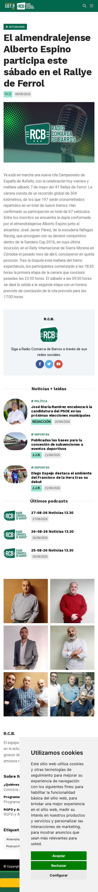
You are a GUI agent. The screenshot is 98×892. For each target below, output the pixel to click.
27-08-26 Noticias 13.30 (52, 513)
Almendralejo (15, 839)
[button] (84, 6)
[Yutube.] (58, 364)
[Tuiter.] (49, 364)
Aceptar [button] (58, 856)
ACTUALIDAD (16, 26)
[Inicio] (25, 5)
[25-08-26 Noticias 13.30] (15, 553)
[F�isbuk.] (40, 364)
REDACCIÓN (41, 422)
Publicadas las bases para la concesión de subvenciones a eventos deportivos (57, 444)
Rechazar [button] (58, 865)
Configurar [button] (59, 875)
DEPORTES (41, 434)
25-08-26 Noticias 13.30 (52, 550)
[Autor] (49, 334)
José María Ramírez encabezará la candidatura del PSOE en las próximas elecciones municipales (61, 411)
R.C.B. (49, 319)
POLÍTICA (40, 401)
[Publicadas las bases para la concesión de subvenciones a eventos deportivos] (15, 441)
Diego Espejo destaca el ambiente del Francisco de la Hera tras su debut (61, 477)
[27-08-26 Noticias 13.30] (15, 516)
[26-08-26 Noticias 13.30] (15, 534)
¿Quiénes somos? (18, 784)
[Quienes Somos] (26, 601)
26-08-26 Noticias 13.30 (52, 531)
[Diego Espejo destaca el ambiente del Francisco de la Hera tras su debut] (15, 474)
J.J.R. (36, 455)
